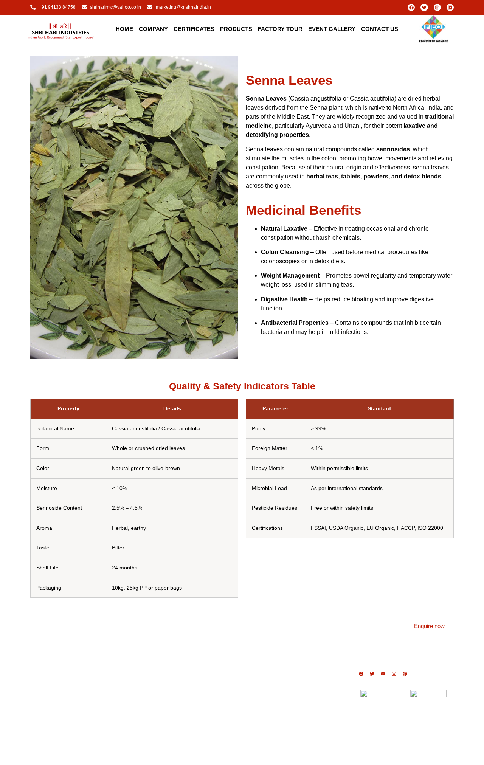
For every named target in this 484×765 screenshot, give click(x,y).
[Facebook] (411, 7)
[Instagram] (437, 7)
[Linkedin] (450, 7)
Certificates (194, 29)
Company (153, 29)
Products (236, 29)
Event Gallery (331, 29)
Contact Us (379, 29)
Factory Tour (280, 29)
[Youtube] (383, 673)
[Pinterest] (405, 673)
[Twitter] (424, 7)
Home (124, 29)
